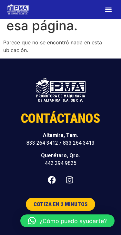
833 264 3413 (79, 143)
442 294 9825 (60, 163)
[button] (108, 10)
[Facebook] (52, 180)
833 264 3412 (42, 143)
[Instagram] (69, 180)
